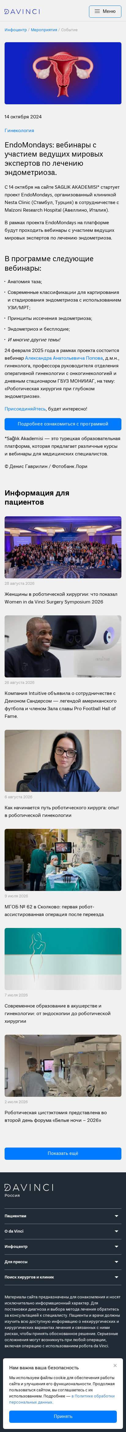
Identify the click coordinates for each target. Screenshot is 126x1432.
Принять (63, 1417)
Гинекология (19, 131)
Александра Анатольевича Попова (63, 358)
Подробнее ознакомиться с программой (63, 424)
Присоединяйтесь (25, 409)
